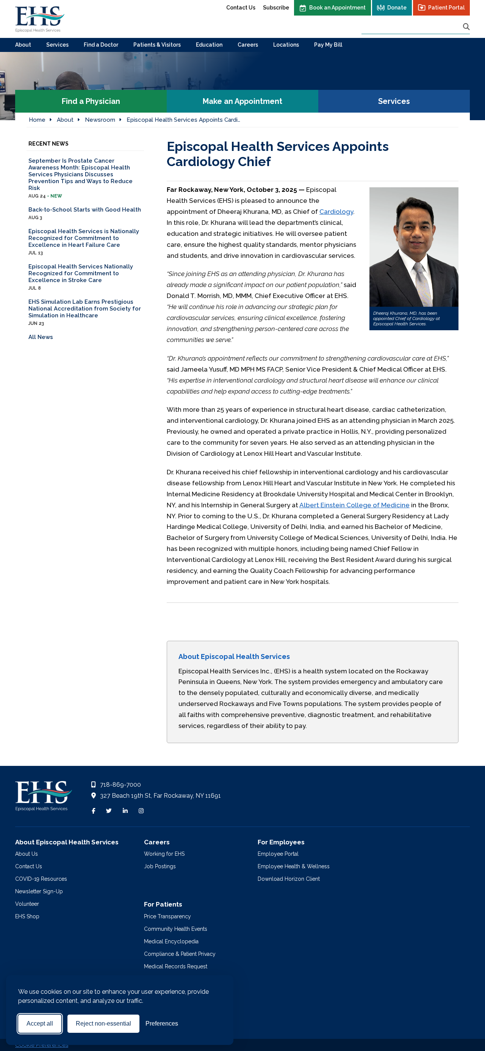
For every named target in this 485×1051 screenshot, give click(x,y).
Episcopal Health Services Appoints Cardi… (183, 119)
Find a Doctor (101, 45)
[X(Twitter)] (109, 811)
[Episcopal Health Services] (39, 19)
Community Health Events (175, 929)
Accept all (40, 1023)
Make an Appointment (242, 101)
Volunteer (27, 904)
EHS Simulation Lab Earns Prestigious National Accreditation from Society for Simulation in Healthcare (84, 312)
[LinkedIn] (125, 811)
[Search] (466, 27)
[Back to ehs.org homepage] (43, 798)
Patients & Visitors (157, 45)
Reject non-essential (103, 1023)
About (23, 45)
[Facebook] (93, 811)
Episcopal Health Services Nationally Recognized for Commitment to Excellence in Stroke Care (80, 277)
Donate (397, 8)
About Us (26, 854)
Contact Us (240, 8)
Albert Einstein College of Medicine (354, 505)
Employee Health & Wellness (294, 866)
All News (40, 337)
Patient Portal (446, 8)
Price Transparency (167, 916)
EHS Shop (27, 916)
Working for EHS (164, 854)
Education (209, 45)
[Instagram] (141, 811)
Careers (248, 45)
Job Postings (160, 866)
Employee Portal (278, 854)
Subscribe (276, 8)
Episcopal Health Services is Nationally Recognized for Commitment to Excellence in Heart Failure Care (83, 242)
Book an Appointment (337, 8)
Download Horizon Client (289, 879)
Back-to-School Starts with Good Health (84, 213)
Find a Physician (91, 101)
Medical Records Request (175, 966)
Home (37, 119)
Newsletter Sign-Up (39, 891)
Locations (286, 45)
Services (57, 45)
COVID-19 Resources (41, 879)
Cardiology (336, 211)
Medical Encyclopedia (171, 941)
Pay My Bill (328, 45)
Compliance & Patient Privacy (180, 954)
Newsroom (100, 119)
